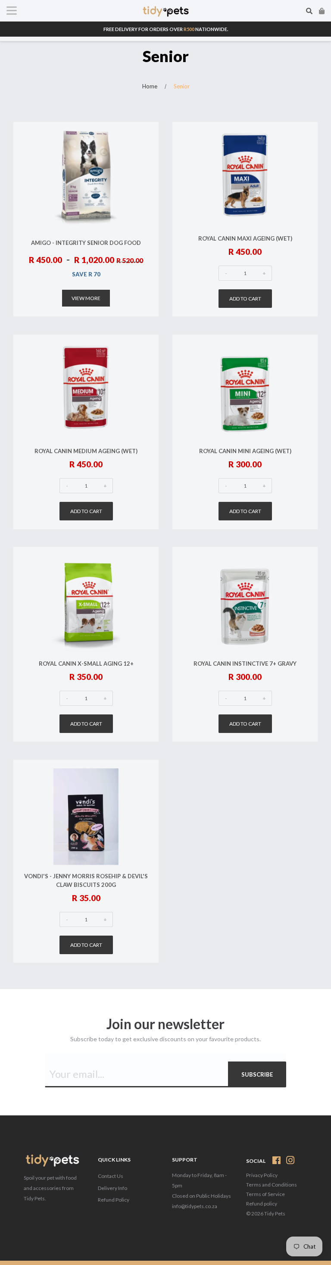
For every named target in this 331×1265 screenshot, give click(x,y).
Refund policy (261, 1203)
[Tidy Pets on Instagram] (290, 1162)
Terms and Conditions (271, 1184)
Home (149, 86)
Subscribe (257, 1074)
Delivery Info (112, 1188)
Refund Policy (113, 1199)
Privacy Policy (262, 1175)
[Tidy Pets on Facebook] (276, 1162)
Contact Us (110, 1176)
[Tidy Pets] (52, 1161)
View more (86, 298)
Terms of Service (265, 1194)
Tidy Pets (274, 1213)
